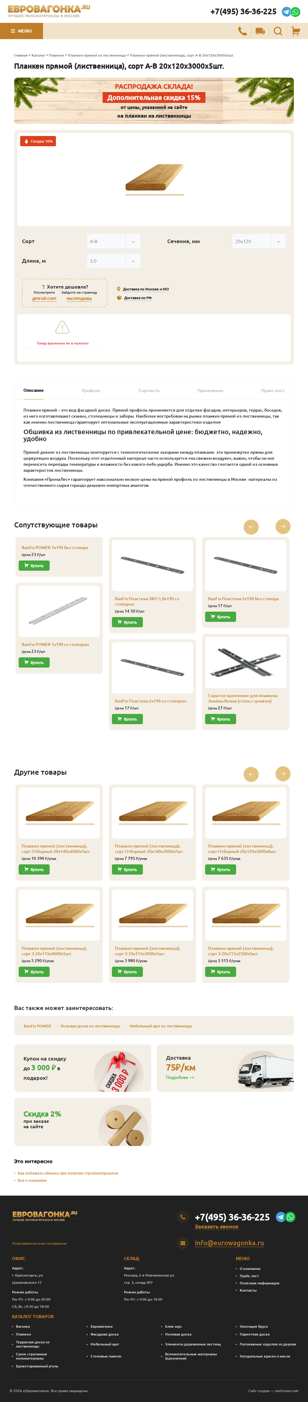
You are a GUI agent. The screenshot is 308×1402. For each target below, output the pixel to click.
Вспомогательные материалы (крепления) (191, 1356)
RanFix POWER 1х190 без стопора (55, 547)
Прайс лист (249, 1276)
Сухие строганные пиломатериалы (31, 1356)
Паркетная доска (255, 1334)
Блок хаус (173, 1326)
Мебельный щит (105, 1344)
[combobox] (114, 241)
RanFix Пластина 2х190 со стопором (150, 701)
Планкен (56, 55)
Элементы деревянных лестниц (193, 1344)
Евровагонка (101, 1326)
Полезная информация (259, 1283)
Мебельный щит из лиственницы (161, 1026)
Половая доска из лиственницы (90, 1026)
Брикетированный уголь (37, 1366)
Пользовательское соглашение (39, 1243)
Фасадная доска (105, 1334)
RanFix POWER (37, 1026)
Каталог (38, 55)
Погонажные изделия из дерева (268, 1344)
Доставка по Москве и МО (146, 289)
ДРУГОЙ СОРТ (44, 299)
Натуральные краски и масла (265, 1356)
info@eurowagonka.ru (229, 1242)
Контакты (248, 1290)
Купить (37, 566)
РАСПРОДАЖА (79, 299)
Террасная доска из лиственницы (33, 1344)
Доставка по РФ (138, 298)
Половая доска (178, 1334)
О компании (250, 1269)
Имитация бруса (254, 1326)
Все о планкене (32, 1180)
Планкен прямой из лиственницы (97, 55)
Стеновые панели (106, 1356)
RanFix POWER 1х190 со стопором (55, 644)
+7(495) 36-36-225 (244, 11)
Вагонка (23, 1326)
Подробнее (177, 1077)
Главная (21, 55)
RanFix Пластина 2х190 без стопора (243, 598)
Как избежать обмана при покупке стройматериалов (68, 1173)
